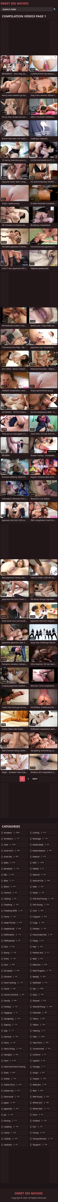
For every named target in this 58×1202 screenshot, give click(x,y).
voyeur (39, 1078)
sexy (38, 994)
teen (39, 1036)
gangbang (12, 1018)
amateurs (11, 838)
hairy (9, 1042)
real (38, 958)
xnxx (38, 1114)
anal (10, 844)
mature (39, 856)
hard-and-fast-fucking (14, 1067)
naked (38, 868)
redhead (40, 982)
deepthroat (12, 928)
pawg (38, 940)
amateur (11, 832)
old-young (41, 904)
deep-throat (13, 922)
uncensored (41, 1048)
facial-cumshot (14, 994)
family (10, 1000)
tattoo (39, 1024)
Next (35, 778)
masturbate (41, 844)
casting (10, 898)
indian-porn (12, 1084)
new (38, 886)
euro (9, 964)
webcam (39, 1084)
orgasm (40, 916)
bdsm (10, 886)
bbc (9, 874)
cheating (11, 904)
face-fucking (13, 982)
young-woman (43, 1138)
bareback (11, 868)
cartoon (10, 892)
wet (38, 1090)
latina (10, 1132)
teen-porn (41, 1042)
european (11, 970)
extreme (10, 976)
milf (38, 862)
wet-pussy (41, 1096)
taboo (39, 1018)
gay (9, 1030)
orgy (38, 922)
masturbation (42, 850)
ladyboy (11, 1126)
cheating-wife (13, 910)
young (39, 1132)
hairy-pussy (12, 1048)
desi (9, 946)
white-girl (41, 1102)
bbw (9, 880)
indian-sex (12, 1090)
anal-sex (11, 856)
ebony (10, 952)
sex (38, 988)
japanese (11, 1108)
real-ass (40, 964)
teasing (39, 1030)
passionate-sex (42, 934)
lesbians (11, 1144)
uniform (39, 1054)
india (9, 1072)
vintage (39, 1066)
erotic (10, 958)
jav (8, 1114)
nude (38, 892)
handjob (11, 1054)
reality (39, 976)
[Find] (55, 9)
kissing (10, 1120)
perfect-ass (41, 952)
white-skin (41, 1108)
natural (39, 874)
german (11, 1036)
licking (39, 832)
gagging (10, 1012)
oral (38, 910)
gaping (10, 1024)
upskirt (39, 1060)
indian (10, 1078)
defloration (12, 934)
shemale (40, 1012)
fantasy (11, 1006)
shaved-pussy (42, 1006)
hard (10, 1060)
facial (10, 988)
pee (38, 946)
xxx (38, 1126)
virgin (39, 1072)
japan (10, 1102)
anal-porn (12, 850)
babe (9, 862)
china (10, 916)
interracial (12, 1096)
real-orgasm (42, 970)
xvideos (40, 1120)
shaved (39, 1000)
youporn (40, 1144)
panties (39, 928)
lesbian (11, 1138)
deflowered (12, 940)
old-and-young (43, 898)
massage (40, 838)
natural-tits (41, 880)
